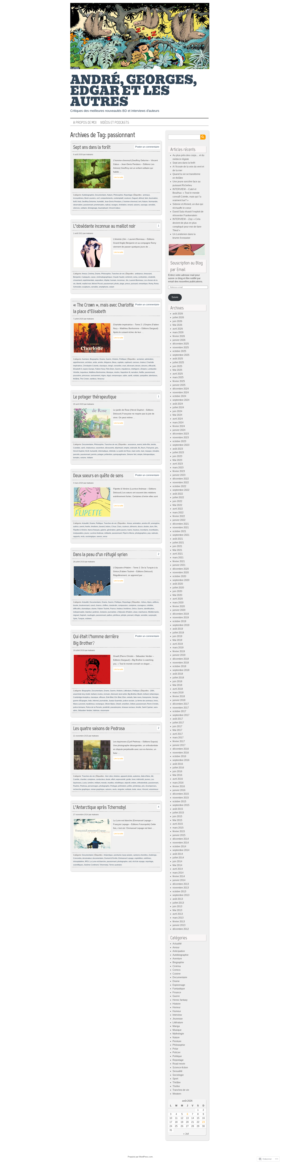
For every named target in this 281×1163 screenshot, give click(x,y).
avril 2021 (178, 553)
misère (117, 372)
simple (140, 454)
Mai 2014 (177, 865)
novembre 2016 (181, 752)
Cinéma (91, 274)
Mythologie (178, 1033)
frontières (127, 609)
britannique (154, 694)
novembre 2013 (181, 887)
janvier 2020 (179, 610)
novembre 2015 (181, 797)
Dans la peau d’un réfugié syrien (100, 554)
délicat (141, 198)
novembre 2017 (181, 707)
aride (95, 362)
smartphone (103, 287)
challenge (152, 855)
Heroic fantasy (180, 1000)
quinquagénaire (119, 454)
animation (137, 523)
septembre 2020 (181, 580)
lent (139, 202)
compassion (123, 605)
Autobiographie (88, 195)
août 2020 (178, 584)
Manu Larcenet (79, 704)
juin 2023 (177, 456)
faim (146, 198)
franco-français (94, 530)
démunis (133, 527)
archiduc (88, 362)
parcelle (76, 454)
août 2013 (178, 899)
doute (108, 779)
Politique (122, 359)
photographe (104, 786)
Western (177, 1093)
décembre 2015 (181, 794)
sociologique (90, 536)
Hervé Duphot (78, 451)
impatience (125, 369)
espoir (85, 369)
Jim (127, 280)
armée (100, 362)
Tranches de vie (118, 274)
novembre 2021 (181, 527)
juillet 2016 (178, 767)
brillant (146, 694)
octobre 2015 (179, 801)
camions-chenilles (140, 855)
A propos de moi (85, 122)
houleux (136, 530)
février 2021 (179, 561)
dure (152, 527)
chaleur (143, 362)
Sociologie (178, 1075)
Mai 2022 (177, 505)
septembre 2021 (181, 535)
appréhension (78, 362)
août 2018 (178, 674)
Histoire (115, 359)
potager (100, 454)
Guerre (108, 359)
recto (83, 536)
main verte (136, 451)
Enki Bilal (110, 697)
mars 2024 (178, 422)
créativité (151, 277)
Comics (176, 970)
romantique (143, 284)
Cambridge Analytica (81, 697)
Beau (114, 362)
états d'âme (145, 776)
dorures (144, 366)
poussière (77, 376)
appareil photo (126, 776)
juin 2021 (177, 546)
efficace (102, 697)
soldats (136, 376)
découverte (109, 448)
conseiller (117, 366)
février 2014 (179, 876)
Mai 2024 (177, 415)
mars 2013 (178, 917)
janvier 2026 (179, 340)
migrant (76, 615)
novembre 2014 (181, 842)
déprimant (119, 448)
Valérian (96, 710)
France (113, 609)
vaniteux (93, 379)
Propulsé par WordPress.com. (140, 1157)
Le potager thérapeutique (94, 397)
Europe (91, 369)
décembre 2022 (181, 478)
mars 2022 (178, 512)
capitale (120, 362)
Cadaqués (86, 277)
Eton (124, 697)
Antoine (117, 776)
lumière (91, 783)
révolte (138, 707)
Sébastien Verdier (85, 710)
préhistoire (122, 786)
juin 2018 (177, 681)
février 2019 (179, 651)
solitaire (84, 208)
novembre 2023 (181, 437)
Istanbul (88, 612)
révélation (123, 205)
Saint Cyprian (147, 707)
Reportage (128, 195)
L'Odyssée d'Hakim (124, 612)
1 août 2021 (78, 233)
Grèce (134, 609)
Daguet (135, 198)
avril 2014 (178, 869)
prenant (130, 615)
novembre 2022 (181, 482)
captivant (128, 362)
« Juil (186, 1134)
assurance (132, 444)
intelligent (135, 369)
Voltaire (90, 458)
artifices (156, 602)
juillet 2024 (178, 407)
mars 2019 (178, 647)
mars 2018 (178, 692)
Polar (175, 1048)
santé (130, 376)
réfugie (137, 615)
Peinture (177, 1041)
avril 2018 (178, 689)
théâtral (76, 379)
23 (203, 1122)
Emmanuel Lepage (126, 858)
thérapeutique (149, 454)
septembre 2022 (181, 490)
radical (107, 205)
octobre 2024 (179, 396)
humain (113, 280)
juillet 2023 (178, 452)
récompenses (150, 786)
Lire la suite (118, 177)
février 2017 (179, 741)
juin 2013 (177, 906)
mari (142, 451)
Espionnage (179, 985)
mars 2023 (178, 467)
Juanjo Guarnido (115, 701)
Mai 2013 (177, 910)
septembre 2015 (181, 805)
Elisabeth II (77, 369)
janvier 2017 (179, 745)
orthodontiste (142, 783)
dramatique (86, 609)
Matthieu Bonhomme (97, 372)
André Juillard (91, 694)
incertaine (144, 530)
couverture (100, 448)
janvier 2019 (179, 655)
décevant (130, 366)
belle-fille (146, 444)
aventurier (117, 855)
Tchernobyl (104, 865)
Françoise (150, 448)
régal (109, 376)
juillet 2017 (178, 722)
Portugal (113, 786)
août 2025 (178, 358)
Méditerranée (153, 612)
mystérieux (90, 704)
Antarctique (108, 855)
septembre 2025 (181, 355)
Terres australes (115, 865)
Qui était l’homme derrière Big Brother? (96, 639)
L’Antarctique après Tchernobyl (99, 807)
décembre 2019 (181, 614)
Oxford (132, 704)
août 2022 (178, 494)
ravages (114, 205)
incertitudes (153, 530)
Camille (76, 779)
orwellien (125, 704)
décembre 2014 (181, 839)
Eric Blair (117, 697)
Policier (176, 1052)
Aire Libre (109, 776)
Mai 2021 (177, 550)
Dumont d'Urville (111, 858)
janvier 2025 (179, 385)
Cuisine (177, 973)
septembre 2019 (181, 625)
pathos (109, 615)
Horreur (176, 1007)
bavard (102, 527)
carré (83, 448)
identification (149, 609)
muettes (111, 783)
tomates (76, 458)
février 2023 (179, 471)
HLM (87, 451)
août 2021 (178, 539)
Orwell (118, 704)
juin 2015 (177, 816)
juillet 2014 (178, 857)
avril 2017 (178, 734)
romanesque (117, 376)
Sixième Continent (91, 865)
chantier (83, 779)
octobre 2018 (179, 666)
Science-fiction (180, 1067)
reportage (149, 861)
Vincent (145, 789)
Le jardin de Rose (123, 451)
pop (149, 533)
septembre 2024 (181, 400)
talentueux (153, 376)
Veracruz (100, 379)
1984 (152, 691)
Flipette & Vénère (80, 530)
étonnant (114, 694)
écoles (100, 694)
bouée (75, 605)
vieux (139, 789)
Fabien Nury (100, 369)
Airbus (143, 602)
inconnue (121, 280)
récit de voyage (138, 861)
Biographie (94, 359)
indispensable (78, 612)
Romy (151, 284)
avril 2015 (178, 824)
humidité (100, 202)
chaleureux (90, 448)
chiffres (105, 605)
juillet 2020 (178, 587)
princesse (86, 376)
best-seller (123, 694)
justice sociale (128, 701)
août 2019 (178, 629)
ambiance (139, 274)
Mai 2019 (177, 640)
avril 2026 (178, 328)
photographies (141, 533)
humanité (93, 451)
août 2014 (178, 854)
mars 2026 (178, 332)
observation (78, 205)
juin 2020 (177, 591)
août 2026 (178, 313)
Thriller (176, 1086)
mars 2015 (178, 827)
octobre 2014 (179, 846)
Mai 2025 (177, 370)
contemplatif (118, 198)
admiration (149, 359)
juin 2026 (177, 321)
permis (94, 454)
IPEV (87, 861)
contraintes (142, 277)
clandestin (113, 605)
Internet (96, 701)
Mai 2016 (177, 775)
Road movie (179, 1063)
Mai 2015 (177, 820)
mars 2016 (178, 782)
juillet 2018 (178, 677)
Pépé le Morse (128, 533)
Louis (84, 783)
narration (134, 372)
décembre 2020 (181, 569)
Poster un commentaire (147, 147)
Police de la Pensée (94, 707)
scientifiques (78, 865)
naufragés (91, 615)
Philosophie (118, 195)
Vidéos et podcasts (114, 122)
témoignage (92, 208)
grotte (128, 779)
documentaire (97, 858)
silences (76, 208)
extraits (130, 697)
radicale (154, 533)
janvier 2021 (179, 565)
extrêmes (147, 858)
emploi (126, 448)
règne (103, 376)
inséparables (78, 533)
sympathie (144, 376)
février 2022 (179, 516)
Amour (84, 274)
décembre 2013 (181, 884)
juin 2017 (177, 726)
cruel (124, 366)
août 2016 (178, 764)
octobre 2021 (179, 531)
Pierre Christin (152, 704)
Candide (76, 448)
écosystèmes (78, 198)
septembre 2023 (181, 445)
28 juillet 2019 (78, 562)
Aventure (85, 359)
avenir (139, 444)
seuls (114, 789)
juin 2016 (177, 771)
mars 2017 (178, 737)
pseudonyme (115, 707)
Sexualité (177, 1071)
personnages (93, 786)
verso (105, 536)
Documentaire (100, 195)
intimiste (112, 451)
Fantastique (179, 988)
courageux (141, 605)
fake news (137, 697)
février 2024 (179, 426)
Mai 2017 (177, 730)
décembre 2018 (181, 659)
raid (130, 861)
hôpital (106, 280)
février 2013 (179, 921)
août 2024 (178, 404)
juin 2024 (177, 411)
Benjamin (77, 277)
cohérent (128, 277)
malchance (142, 612)
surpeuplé (152, 615)
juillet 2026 (178, 317)
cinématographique (104, 277)
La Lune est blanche (98, 861)
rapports (76, 536)
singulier (121, 789)
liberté (78, 284)
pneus (127, 284)
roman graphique (97, 789)
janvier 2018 (179, 700)
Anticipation (179, 951)
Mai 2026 (177, 325)
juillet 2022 (178, 497)
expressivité (120, 779)
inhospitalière (78, 861)
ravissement (95, 376)
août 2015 (178, 809)
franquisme (146, 697)
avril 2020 (178, 598)
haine (129, 530)
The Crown (84, 379)
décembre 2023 (181, 433)
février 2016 (179, 786)
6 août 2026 (78, 154)
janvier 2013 (179, 925)
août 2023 (178, 449)
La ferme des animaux (144, 701)
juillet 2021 (178, 542)
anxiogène (155, 523)
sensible (151, 205)
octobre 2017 (179, 711)
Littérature (128, 691)
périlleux (116, 615)
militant (97, 783)
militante (107, 533)
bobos (108, 527)
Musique (177, 1030)
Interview (177, 1015)
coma (135, 277)
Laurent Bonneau (136, 280)
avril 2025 (178, 373)
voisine (83, 458)
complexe (132, 605)
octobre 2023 (179, 441)
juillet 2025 (178, 362)
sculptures (86, 287)
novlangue (100, 704)
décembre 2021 (181, 524)
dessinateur (87, 858)
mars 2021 (178, 557)
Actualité (85, 523)
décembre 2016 (181, 749)
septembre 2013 (181, 895)
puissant (134, 284)
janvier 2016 (179, 790)
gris (156, 448)
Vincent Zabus (114, 208)
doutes (146, 527)
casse (93, 277)
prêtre (129, 786)
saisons (137, 205)
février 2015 (179, 831)
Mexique (109, 372)
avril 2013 (178, 914)
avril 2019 (178, 644)
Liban (135, 612)
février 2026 (179, 336)
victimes (88, 619)
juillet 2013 (178, 902)
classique (103, 366)
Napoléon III (125, 372)
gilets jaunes (121, 530)
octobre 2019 (179, 621)
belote (153, 444)
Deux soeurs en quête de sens (98, 475)
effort (113, 779)
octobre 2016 (179, 756)
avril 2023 (178, 463)
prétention (108, 454)
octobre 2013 (179, 891)
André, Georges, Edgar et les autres (133, 91)
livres (156, 701)
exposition (99, 280)
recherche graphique (81, 789)
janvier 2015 (179, 835)
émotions (94, 527)
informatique (103, 451)
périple (123, 615)
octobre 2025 (179, 351)
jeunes (147, 779)
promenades (99, 205)
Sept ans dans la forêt (91, 147)
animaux (146, 195)
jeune (86, 533)
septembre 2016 (181, 760)
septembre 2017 (181, 715)
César (113, 527)
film (155, 527)
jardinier (95, 612)
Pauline (76, 786)
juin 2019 (177, 636)
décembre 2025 (181, 343)
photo (116, 284)
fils (139, 448)
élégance (107, 362)
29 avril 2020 (78, 404)
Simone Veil (131, 454)
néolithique (119, 783)
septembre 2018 (181, 670)
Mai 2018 (177, 685)
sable (125, 376)
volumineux (153, 789)
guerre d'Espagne (80, 701)
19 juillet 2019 (78, 650)
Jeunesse (178, 1018)
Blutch (139, 694)
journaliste (112, 612)
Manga (176, 1026)
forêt (75, 202)
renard (130, 205)
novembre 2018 (181, 662)
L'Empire (143, 369)
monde (104, 783)
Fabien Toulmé (103, 609)
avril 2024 (178, 418)
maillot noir (86, 284)
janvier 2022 (179, 520)
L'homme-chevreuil (130, 202)
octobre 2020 (179, 576)
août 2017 (178, 719)
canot (92, 605)
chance (99, 605)
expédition (138, 858)
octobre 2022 (179, 486)
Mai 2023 (177, 460)
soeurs (99, 536)
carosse (136, 362)
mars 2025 (178, 377)
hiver (134, 779)
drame (94, 609)
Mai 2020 (177, 595)
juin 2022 (177, 501)
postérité (106, 707)
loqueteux (84, 372)
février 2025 (179, 381)
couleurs (127, 198)
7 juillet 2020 (78, 319)
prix (143, 786)
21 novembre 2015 (80, 736)
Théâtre (177, 1082)
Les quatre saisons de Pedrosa (99, 728)
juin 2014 (177, 861)
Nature (110, 195)
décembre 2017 (181, 704)
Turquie (81, 619)
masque (148, 451)
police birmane (79, 707)
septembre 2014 (181, 850)
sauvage (144, 205)
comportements (106, 198)
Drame (97, 274)
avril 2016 (178, 779)
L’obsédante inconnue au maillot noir (104, 226)
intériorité (140, 779)
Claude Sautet (118, 277)
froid (79, 202)
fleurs (143, 448)
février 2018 (179, 696)
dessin (137, 366)
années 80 (146, 523)
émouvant (148, 274)
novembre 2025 (181, 347)
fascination (153, 198)
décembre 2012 (181, 929)
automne (136, 776)
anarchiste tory (79, 694)
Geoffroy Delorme (89, 202)
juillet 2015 (178, 812)
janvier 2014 (179, 880)
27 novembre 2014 (80, 815)
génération (111, 530)
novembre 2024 (181, 392)
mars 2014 (178, 872)
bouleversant (84, 605)
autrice (76, 527)
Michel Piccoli (97, 284)
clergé (110, 366)
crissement (77, 280)
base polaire (127, 855)
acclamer (140, 359)
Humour (177, 1011)
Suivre (175, 297)
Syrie (75, 619)
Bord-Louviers (90, 198)
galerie (103, 530)
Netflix (141, 372)
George (155, 697)
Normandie (153, 202)
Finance (177, 992)
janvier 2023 (179, 475)
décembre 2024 (181, 388)
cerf (98, 198)
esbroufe (133, 448)
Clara (119, 527)
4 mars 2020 (78, 483)
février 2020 (179, 606)
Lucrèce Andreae (96, 533)
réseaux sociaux (128, 707)
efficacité (151, 366)
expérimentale (88, 280)
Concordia (77, 858)
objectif (127, 783)
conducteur (100, 779)
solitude (128, 789)
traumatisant (103, 208)
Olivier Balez (110, 704)
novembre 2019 (181, 617)
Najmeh (83, 615)
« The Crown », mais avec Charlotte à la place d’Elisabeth (105, 308)
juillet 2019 (178, 632)
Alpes (149, 602)
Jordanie (103, 612)
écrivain (107, 694)
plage (122, 284)
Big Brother (132, 694)
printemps (137, 786)
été (152, 776)
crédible (150, 605)
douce (140, 527)
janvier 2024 (179, 430)
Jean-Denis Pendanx (113, 202)
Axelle (87, 527)
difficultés (77, 609)
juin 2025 (177, 366)
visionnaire (104, 710)
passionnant (88, 205)
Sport (175, 1078)
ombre (133, 783)
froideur (120, 609)
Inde (90, 701)
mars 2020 (178, 602)
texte (134, 789)
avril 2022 (178, 508)
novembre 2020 (181, 572)
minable (156, 451)
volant (111, 287)
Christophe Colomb (90, 366)
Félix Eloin (110, 369)
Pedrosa (83, 786)
